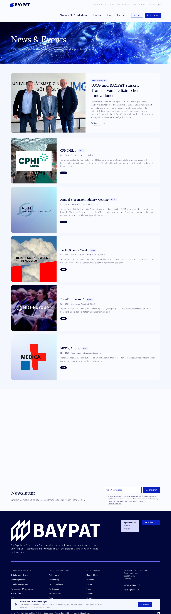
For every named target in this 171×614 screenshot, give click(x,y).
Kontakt (137, 15)
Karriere (112, 4)
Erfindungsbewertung (19, 584)
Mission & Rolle (92, 575)
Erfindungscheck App (124, 4)
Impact (110, 15)
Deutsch (152, 5)
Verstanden (145, 604)
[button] (75, 15)
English (158, 5)
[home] (20, 4)
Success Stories (17, 593)
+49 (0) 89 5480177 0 (132, 585)
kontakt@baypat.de (132, 590)
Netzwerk (90, 579)
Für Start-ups (54, 589)
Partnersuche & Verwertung (22, 589)
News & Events (98, 4)
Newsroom (90, 598)
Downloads (141, 4)
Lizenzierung (54, 579)
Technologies (54, 575)
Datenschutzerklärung (115, 504)
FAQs (134, 4)
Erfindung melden (18, 579)
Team (106, 4)
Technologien (152, 15)
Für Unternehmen (56, 584)
